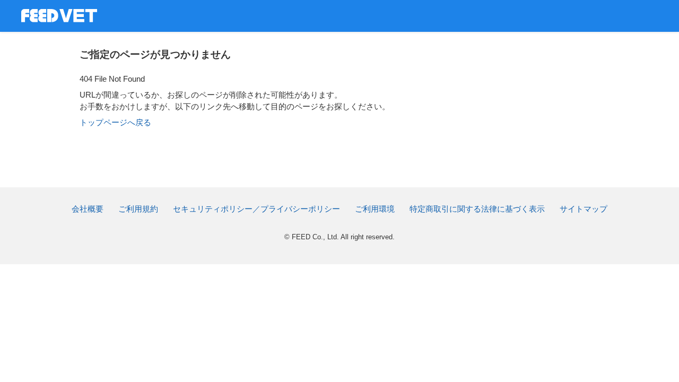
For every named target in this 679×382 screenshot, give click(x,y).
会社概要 (87, 208)
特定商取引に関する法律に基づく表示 (477, 208)
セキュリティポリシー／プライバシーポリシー (256, 208)
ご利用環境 (375, 208)
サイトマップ (583, 208)
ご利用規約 (138, 208)
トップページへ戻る (115, 122)
